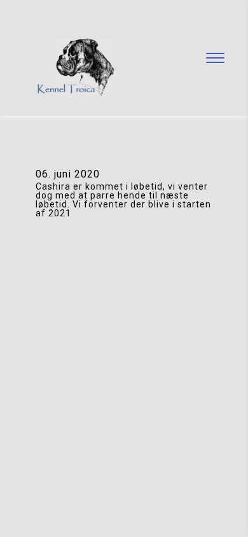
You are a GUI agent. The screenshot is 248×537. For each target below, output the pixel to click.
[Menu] (215, 58)
